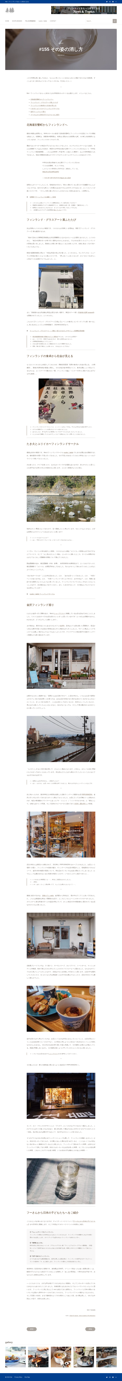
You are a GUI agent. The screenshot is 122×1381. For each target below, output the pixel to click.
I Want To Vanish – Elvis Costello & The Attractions (82, 1315)
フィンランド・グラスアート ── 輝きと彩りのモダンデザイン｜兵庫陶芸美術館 (57, 331)
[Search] (115, 21)
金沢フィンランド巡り (38, 111)
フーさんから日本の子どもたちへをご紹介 (44, 115)
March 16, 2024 (65, 178)
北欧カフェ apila (48, 895)
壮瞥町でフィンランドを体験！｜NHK (43, 197)
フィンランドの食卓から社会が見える (43, 105)
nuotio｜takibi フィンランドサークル (42, 594)
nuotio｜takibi (68, 452)
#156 (90, 1329)
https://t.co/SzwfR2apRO (50, 172)
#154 (31, 1329)
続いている (57, 210)
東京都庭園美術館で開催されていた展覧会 (45, 336)
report (61, 43)
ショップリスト (59, 613)
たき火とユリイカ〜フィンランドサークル (44, 108)
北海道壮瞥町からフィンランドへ (41, 99)
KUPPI (62, 626)
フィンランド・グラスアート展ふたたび (44, 102)
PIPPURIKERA (87, 794)
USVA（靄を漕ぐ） (81, 803)
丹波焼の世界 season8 (86, 312)
